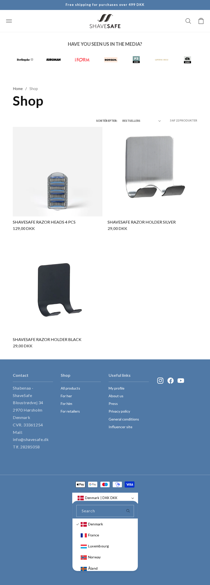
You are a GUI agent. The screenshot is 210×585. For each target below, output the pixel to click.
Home (18, 88)
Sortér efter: (106, 120)
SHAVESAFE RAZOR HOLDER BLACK (47, 339)
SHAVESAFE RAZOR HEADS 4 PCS (44, 221)
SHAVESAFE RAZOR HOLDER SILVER (142, 221)
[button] (9, 21)
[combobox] (105, 511)
